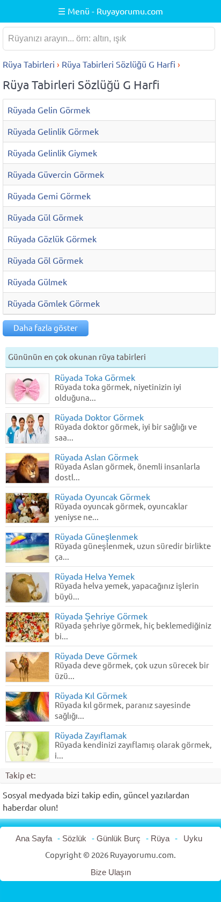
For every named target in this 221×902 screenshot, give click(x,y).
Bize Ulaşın (111, 872)
